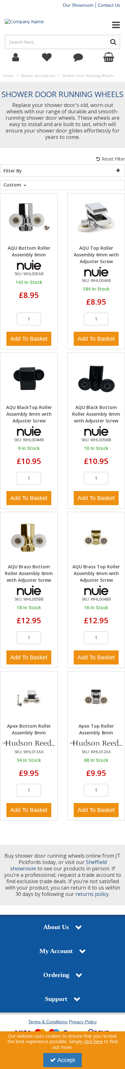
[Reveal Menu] (104, 25)
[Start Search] (113, 42)
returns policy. (92, 894)
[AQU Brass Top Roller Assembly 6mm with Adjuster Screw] (96, 537)
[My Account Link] (16, 57)
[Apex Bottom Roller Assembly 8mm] (29, 697)
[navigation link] (47, 57)
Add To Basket (28, 339)
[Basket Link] (110, 57)
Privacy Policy (83, 1021)
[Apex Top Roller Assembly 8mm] (96, 697)
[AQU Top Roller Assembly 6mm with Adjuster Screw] (96, 219)
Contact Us (109, 5)
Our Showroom (78, 5)
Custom (13, 185)
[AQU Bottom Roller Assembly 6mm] (29, 219)
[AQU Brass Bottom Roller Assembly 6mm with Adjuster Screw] (29, 537)
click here (93, 1041)
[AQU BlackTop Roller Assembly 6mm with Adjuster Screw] (29, 378)
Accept (66, 1060)
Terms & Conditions (48, 1021)
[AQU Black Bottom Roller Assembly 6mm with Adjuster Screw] (96, 378)
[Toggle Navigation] (104, 25)
